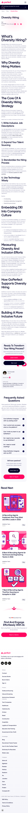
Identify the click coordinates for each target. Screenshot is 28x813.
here (7, 156)
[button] (25, 2)
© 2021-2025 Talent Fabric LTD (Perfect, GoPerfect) (13, 796)
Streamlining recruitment (10, 203)
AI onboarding (7, 198)
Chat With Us (14, 470)
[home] (6, 2)
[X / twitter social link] (9, 663)
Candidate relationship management (13, 201)
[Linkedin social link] (2, 663)
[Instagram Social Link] (5, 663)
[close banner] (25, 7)
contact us (17, 333)
